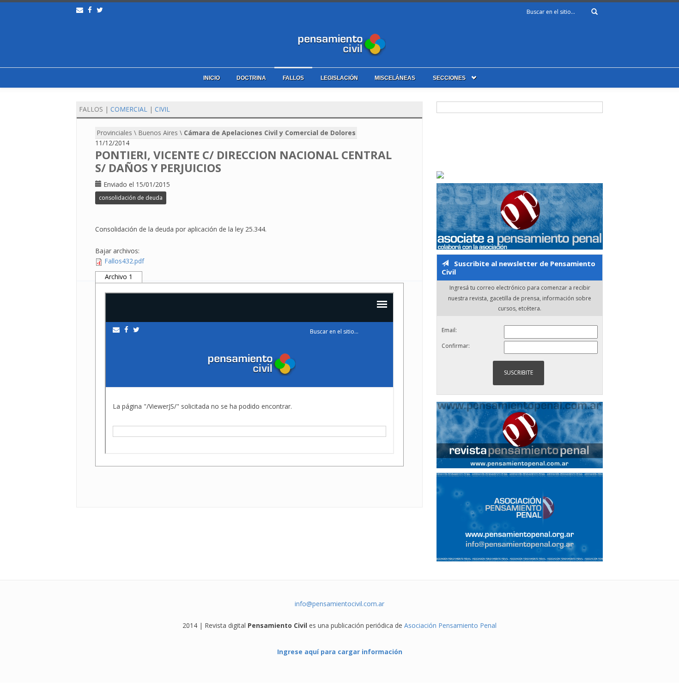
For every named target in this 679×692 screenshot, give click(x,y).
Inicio (211, 78)
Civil (162, 109)
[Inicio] (339, 42)
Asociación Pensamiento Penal (450, 625)
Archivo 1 (119, 276)
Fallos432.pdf (124, 261)
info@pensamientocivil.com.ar (339, 603)
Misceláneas (395, 78)
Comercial (128, 109)
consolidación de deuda (131, 198)
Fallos (293, 78)
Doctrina (251, 78)
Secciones (449, 78)
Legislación (339, 78)
